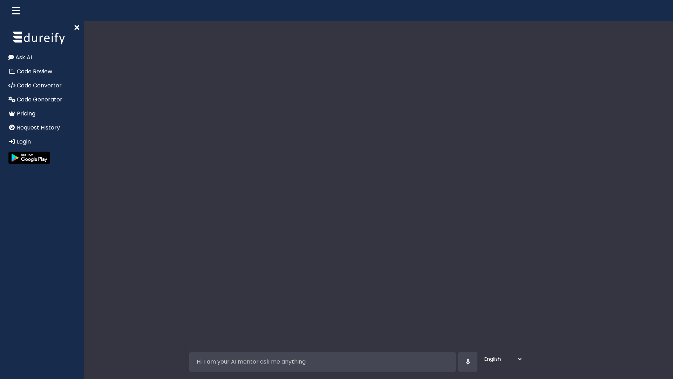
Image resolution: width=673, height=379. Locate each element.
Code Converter (38, 85)
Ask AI (23, 57)
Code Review (33, 71)
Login (23, 142)
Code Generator (38, 99)
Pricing (25, 113)
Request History (37, 128)
